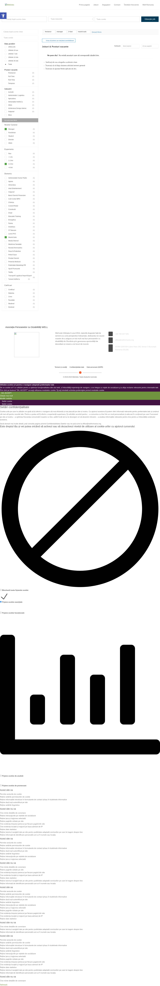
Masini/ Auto (21, 237)
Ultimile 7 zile (12, 54)
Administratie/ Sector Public (21, 178)
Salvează (3, 985)
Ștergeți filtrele (97, 32)
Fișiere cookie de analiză (12, 776)
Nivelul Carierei (10, 125)
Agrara (21, 181)
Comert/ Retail (21, 206)
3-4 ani (21, 164)
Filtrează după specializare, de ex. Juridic (61, 24)
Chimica (21, 202)
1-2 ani (21, 160)
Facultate (21, 300)
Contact (117, 5)
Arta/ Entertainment (21, 188)
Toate (10, 64)
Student (21, 136)
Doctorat (21, 307)
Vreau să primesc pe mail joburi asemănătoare (60, 40)
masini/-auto (82, 32)
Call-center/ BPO (21, 199)
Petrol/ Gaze (21, 255)
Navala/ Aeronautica (21, 248)
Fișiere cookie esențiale (12, 602)
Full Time (21, 76)
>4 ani (21, 167)
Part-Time (21, 80)
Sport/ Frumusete (21, 269)
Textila (21, 272)
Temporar (21, 83)
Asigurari (21, 111)
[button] (3, 15)
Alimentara (21, 185)
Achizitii (21, 92)
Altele (21, 105)
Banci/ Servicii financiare (21, 195)
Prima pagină (84, 5)
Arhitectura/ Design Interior (21, 108)
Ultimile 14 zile (13, 57)
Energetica (21, 220)
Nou (21, 153)
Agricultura (21, 98)
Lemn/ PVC (21, 234)
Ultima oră (11, 47)
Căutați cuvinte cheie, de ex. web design (14, 24)
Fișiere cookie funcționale (13, 613)
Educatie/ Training (21, 216)
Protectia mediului (21, 262)
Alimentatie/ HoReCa (21, 102)
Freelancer (21, 73)
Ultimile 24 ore (13, 50)
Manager (21, 129)
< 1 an (21, 157)
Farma (21, 223)
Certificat (21, 290)
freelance (48, 32)
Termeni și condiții (61, 367)
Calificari (8, 285)
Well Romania (148, 5)
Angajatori (106, 5)
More (10, 115)
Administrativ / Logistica (21, 95)
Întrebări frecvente (131, 5)
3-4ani (70, 32)
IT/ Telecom (21, 230)
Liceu (21, 297)
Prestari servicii (21, 258)
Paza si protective (21, 251)
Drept (21, 213)
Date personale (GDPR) (95, 367)
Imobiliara (21, 227)
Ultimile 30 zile (13, 61)
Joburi (96, 5)
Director (21, 139)
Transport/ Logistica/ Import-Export (21, 276)
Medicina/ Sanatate (21, 244)
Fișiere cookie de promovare (14, 786)
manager (60, 32)
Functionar (21, 132)
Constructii (21, 209)
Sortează (117, 46)
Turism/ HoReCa (19, 279)
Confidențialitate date (77, 367)
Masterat (21, 303)
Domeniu (8, 174)
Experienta (9, 149)
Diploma (21, 293)
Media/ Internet (21, 241)
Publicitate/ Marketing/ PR (21, 265)
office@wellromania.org (124, 340)
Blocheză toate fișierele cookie (15, 590)
